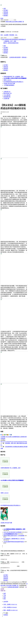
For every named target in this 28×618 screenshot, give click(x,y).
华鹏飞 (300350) (7, 80)
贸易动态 (5, 12)
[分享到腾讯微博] (9, 434)
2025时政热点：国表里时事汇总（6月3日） (14, 538)
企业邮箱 (6, 35)
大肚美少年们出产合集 (9, 83)
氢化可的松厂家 (7, 93)
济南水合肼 (8, 21)
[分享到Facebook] (11, 434)
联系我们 (5, 15)
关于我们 (5, 10)
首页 (4, 8)
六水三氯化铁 (6, 95)
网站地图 (11, 35)
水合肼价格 (6, 98)
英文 (2, 35)
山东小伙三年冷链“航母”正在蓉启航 (12, 532)
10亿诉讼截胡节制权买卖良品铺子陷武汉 (13, 541)
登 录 (2, 18)
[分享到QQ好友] (6, 434)
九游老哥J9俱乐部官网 (15, 57)
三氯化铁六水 (6, 91)
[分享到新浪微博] (2, 434)
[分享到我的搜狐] (7, 434)
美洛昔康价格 (6, 96)
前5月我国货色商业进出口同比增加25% (13, 81)
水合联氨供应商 (15, 436)
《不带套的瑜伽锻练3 (8, 85)
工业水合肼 (14, 21)
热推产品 (3, 590)
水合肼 (9, 436)
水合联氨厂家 (20, 21)
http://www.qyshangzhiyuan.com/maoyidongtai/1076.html (14, 441)
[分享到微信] (4, 434)
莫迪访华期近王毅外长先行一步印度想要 (13, 535)
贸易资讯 (5, 13)
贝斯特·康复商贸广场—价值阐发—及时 (13, 76)
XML (16, 35)
